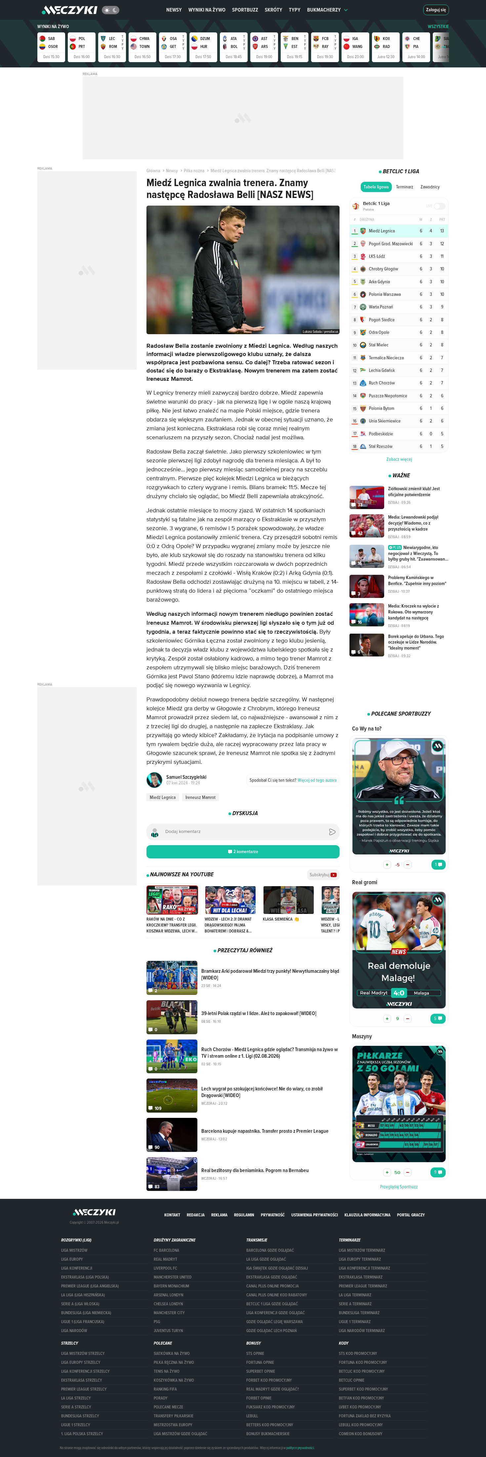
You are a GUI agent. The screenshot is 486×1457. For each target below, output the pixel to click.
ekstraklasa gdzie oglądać (271, 1277)
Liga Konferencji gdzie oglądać (275, 1313)
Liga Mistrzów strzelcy (83, 1353)
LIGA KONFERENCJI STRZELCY (85, 1371)
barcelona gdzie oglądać (270, 1250)
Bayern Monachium (171, 1286)
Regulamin (244, 1215)
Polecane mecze (168, 1407)
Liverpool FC (165, 1268)
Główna (153, 170)
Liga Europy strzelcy (81, 1362)
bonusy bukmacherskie (268, 1434)
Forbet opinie (258, 1398)
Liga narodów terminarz (362, 1330)
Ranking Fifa (165, 1389)
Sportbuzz (245, 10)
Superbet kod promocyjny (363, 1389)
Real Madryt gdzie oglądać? (272, 1389)
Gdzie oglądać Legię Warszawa (274, 1321)
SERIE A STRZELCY (76, 1407)
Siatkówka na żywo (172, 1353)
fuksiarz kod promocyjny (270, 1407)
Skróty (273, 10)
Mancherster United (172, 1277)
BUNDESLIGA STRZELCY (80, 1416)
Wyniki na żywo (206, 10)
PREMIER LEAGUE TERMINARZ (363, 1286)
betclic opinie (351, 1380)
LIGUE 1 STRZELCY (75, 1425)
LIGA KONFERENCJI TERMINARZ (364, 1268)
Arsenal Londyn (168, 1295)
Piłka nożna (194, 170)
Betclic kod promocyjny (362, 1371)
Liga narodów (74, 1330)
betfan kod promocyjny (361, 1398)
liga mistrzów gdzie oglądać (180, 1434)
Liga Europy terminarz (360, 1259)
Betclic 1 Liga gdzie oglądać (272, 1304)
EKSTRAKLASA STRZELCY (81, 1380)
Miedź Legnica (163, 797)
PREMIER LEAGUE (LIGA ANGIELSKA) (90, 1286)
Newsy (174, 10)
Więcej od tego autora (293, 780)
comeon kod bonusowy (361, 1434)
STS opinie (255, 1353)
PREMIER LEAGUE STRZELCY (84, 1389)
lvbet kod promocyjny (360, 1407)
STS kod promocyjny (358, 1353)
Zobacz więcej (399, 459)
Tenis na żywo (167, 1371)
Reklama (219, 1215)
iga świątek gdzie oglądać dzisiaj (277, 1268)
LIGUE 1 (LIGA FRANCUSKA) (82, 1321)
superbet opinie (260, 1371)
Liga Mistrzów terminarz (362, 1250)
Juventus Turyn (168, 1330)
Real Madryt (165, 1259)
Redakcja (196, 1215)
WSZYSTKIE (438, 26)
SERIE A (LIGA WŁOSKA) (80, 1304)
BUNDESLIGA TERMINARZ (359, 1313)
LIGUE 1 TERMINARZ (355, 1321)
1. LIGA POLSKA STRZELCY (82, 1434)
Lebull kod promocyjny (361, 1425)
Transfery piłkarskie (173, 1416)
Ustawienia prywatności (314, 1215)
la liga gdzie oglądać (266, 1259)
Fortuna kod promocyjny (363, 1362)
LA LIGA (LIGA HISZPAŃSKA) (83, 1295)
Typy (295, 10)
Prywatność (273, 1215)
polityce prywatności (300, 1447)
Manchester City (169, 1313)
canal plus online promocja (272, 1286)
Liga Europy (72, 1259)
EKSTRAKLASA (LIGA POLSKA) (85, 1277)
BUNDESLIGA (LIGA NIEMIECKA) (86, 1313)
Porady (161, 1398)
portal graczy (411, 1215)
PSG (157, 1321)
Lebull (252, 1416)
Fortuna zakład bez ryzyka (365, 1416)
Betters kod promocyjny (269, 1425)
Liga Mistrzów (74, 1250)
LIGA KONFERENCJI (76, 1268)
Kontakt (172, 1215)
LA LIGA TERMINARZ (355, 1295)
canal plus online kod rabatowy (276, 1295)
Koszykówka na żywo (174, 1380)
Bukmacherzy (324, 10)
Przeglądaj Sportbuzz (399, 1186)
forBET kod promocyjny (269, 1380)
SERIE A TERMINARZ (355, 1304)
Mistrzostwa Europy (173, 1425)
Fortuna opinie (260, 1362)
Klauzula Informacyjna (367, 1215)
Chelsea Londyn (168, 1304)
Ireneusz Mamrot (200, 797)
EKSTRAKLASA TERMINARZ (361, 1277)
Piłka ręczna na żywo (174, 1362)
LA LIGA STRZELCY (76, 1398)
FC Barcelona (166, 1250)
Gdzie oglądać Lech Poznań (271, 1330)
